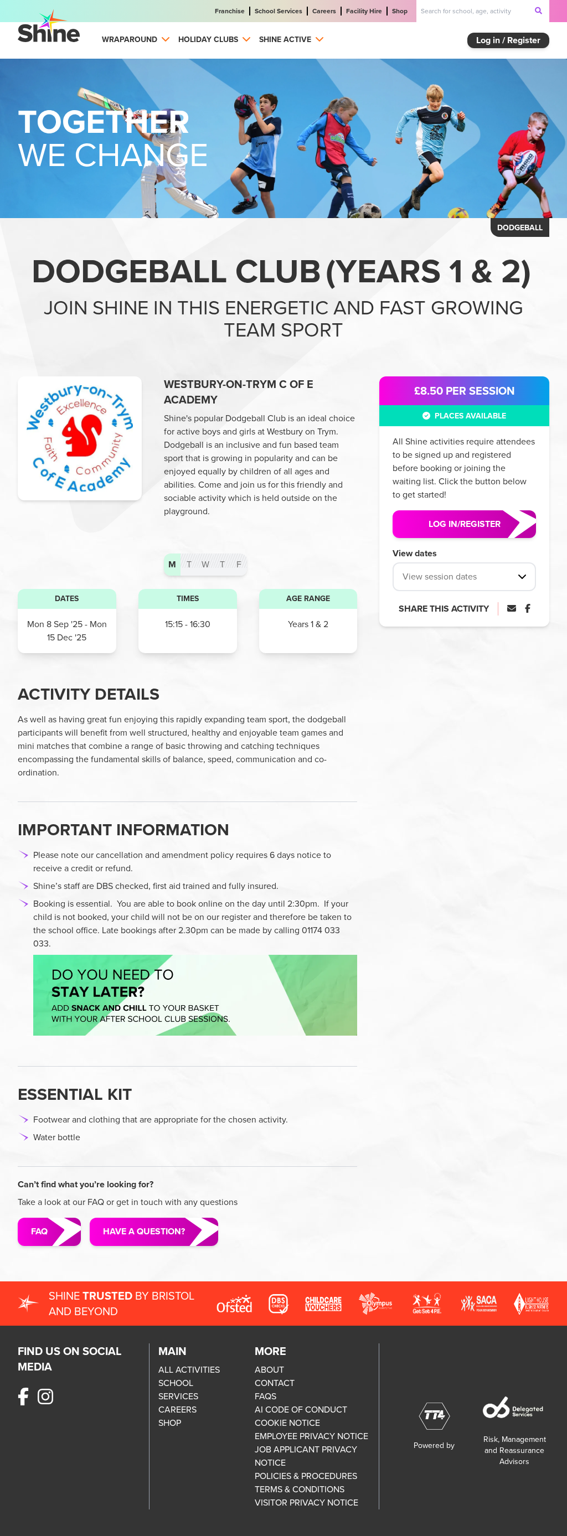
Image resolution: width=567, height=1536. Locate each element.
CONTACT (275, 1383)
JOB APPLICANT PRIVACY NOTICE (306, 1456)
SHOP (169, 1422)
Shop (400, 11)
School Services (278, 11)
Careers (324, 11)
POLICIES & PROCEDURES (306, 1476)
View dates (415, 553)
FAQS (265, 1396)
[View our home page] (49, 25)
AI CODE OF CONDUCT (301, 1409)
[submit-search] (538, 10)
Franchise (230, 11)
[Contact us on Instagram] (45, 1397)
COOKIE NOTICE (287, 1422)
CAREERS (177, 1409)
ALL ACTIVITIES (189, 1369)
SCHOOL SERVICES (178, 1390)
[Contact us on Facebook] (23, 1397)
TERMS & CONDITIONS (299, 1489)
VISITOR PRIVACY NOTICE (306, 1502)
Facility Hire (364, 11)
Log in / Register (508, 40)
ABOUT (269, 1369)
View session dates (440, 576)
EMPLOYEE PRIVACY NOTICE (311, 1436)
